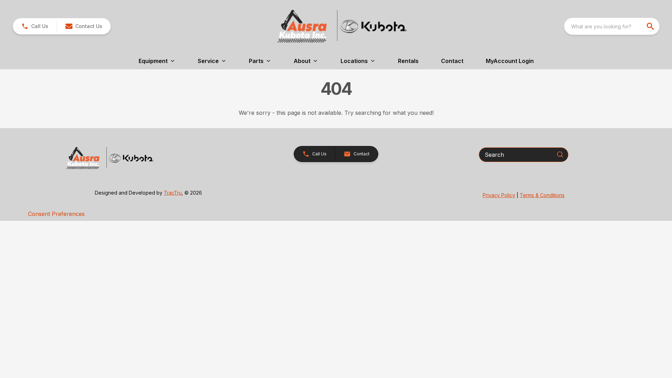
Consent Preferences (56, 213)
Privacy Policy (499, 195)
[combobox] (611, 26)
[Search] (560, 154)
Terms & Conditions (542, 195)
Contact (452, 60)
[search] (651, 26)
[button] (35, 26)
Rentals (408, 60)
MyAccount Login (510, 60)
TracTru (173, 193)
